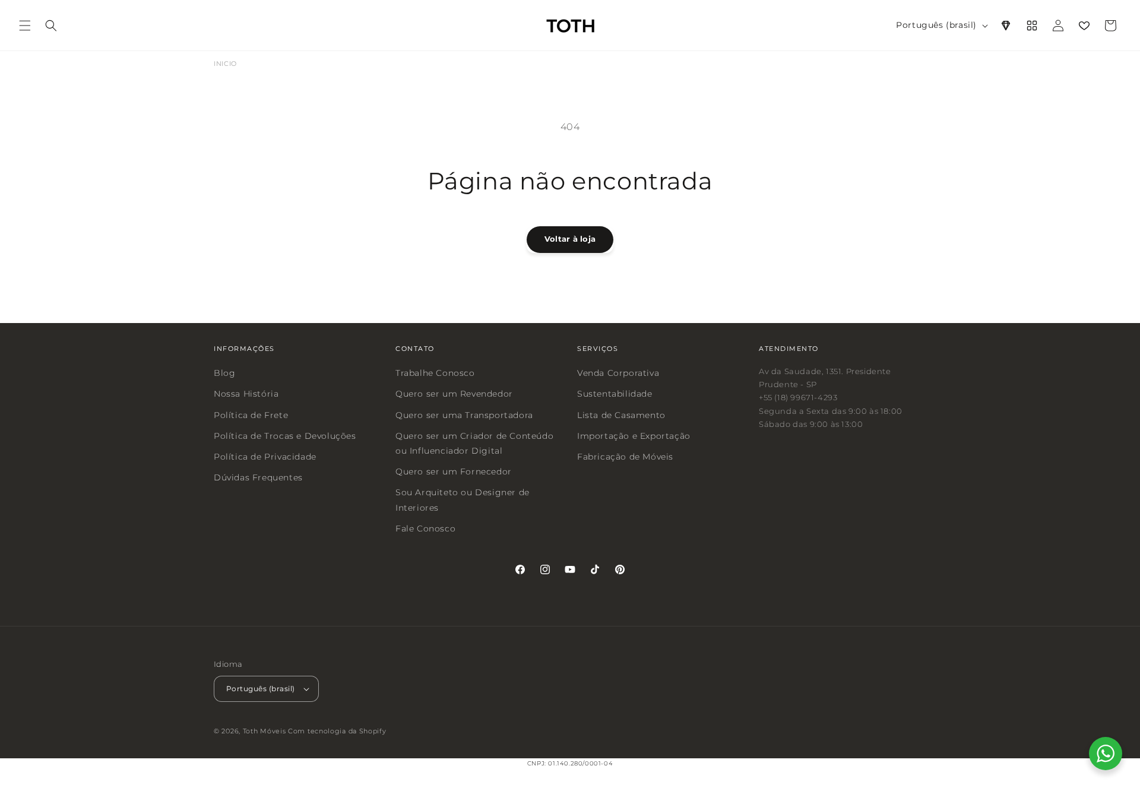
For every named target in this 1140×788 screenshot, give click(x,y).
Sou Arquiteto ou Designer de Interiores (462, 499)
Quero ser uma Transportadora (464, 414)
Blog (224, 373)
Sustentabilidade (615, 393)
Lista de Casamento (621, 414)
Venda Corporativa (618, 373)
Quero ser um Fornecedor (453, 471)
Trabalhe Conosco (435, 373)
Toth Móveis (264, 731)
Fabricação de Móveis (625, 456)
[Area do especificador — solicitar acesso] (1006, 25)
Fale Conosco (425, 528)
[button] (25, 25)
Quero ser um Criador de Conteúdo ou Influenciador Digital (474, 442)
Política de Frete (251, 414)
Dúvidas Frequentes (258, 477)
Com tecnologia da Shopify (337, 731)
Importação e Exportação (634, 435)
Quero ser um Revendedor (454, 393)
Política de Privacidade (265, 456)
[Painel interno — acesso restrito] (1032, 25)
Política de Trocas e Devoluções (285, 435)
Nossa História (246, 393)
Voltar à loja (570, 238)
